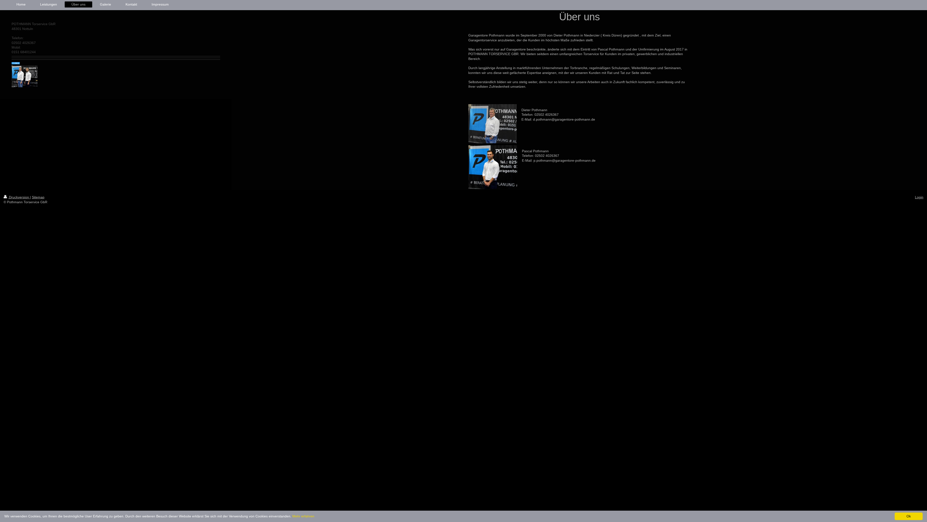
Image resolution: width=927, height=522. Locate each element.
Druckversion (19, 197)
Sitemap (38, 197)
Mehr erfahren (303, 516)
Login (919, 197)
